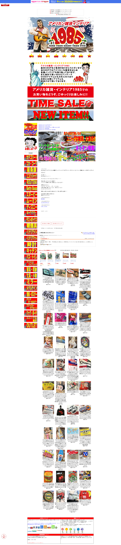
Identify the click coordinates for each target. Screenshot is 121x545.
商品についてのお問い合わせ (47, 228)
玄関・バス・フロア (56, 127)
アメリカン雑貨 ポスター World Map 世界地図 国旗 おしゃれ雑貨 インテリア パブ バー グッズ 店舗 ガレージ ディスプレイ (73, 438)
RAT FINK (53, 129)
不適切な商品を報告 (59, 228)
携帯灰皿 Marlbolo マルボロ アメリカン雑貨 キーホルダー (73, 392)
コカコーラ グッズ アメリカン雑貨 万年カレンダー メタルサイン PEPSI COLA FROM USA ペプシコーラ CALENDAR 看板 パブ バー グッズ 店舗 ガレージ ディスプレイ (73, 375)
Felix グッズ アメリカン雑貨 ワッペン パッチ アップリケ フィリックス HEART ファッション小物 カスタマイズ (60, 505)
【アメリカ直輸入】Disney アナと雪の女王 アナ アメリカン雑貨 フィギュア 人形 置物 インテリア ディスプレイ (73, 328)
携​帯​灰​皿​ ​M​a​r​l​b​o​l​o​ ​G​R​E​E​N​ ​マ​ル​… (58, 261)
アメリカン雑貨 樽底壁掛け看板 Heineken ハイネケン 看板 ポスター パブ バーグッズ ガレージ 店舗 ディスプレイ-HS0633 (48, 505)
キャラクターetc (48, 129)
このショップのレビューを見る (89, 233)
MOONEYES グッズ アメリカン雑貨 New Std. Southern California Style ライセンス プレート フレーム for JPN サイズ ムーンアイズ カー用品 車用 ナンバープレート (73, 506)
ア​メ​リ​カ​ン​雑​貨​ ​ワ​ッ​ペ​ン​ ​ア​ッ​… (43, 261)
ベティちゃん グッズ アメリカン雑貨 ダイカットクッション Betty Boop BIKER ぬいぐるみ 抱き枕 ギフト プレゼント (60, 374)
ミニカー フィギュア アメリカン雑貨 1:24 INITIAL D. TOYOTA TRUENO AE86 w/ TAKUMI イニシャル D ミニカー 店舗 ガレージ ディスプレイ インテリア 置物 (85, 284)
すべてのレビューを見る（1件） (89, 232)
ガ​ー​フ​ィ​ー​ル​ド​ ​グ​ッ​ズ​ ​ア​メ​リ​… (66, 261)
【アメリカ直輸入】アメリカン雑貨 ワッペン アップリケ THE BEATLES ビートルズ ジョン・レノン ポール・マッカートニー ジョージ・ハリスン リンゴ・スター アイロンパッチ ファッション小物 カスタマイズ (48, 305)
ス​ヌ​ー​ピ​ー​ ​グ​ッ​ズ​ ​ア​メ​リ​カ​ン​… (50, 261)
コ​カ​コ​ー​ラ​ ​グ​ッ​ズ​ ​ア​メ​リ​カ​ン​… (73, 261)
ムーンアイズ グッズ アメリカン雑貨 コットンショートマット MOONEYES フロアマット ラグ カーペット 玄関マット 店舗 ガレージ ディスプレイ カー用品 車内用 (85, 440)
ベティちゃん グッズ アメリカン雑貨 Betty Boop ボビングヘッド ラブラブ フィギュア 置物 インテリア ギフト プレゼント (48, 442)
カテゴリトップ (41, 124)
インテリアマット (48, 124)
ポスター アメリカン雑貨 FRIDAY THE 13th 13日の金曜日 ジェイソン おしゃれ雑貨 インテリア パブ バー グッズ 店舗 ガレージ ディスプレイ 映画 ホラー (60, 421)
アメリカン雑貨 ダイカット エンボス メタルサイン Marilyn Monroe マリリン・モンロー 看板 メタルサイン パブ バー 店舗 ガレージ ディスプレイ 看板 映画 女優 (73, 352)
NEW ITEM (47, 128)
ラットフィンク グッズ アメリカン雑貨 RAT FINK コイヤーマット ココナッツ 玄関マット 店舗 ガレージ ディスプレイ (60, 280)
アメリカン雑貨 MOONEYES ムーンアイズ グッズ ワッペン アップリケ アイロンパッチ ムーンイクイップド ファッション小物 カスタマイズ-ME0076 (73, 419)
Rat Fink (43, 198)
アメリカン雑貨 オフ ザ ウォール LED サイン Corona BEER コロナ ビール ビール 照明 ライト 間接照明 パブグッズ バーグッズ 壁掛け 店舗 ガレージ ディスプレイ (60, 443)
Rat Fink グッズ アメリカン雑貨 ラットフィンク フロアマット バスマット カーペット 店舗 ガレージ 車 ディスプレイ (73, 486)
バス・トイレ (44, 206)
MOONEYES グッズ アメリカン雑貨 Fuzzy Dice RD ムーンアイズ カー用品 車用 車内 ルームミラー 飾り (60, 486)
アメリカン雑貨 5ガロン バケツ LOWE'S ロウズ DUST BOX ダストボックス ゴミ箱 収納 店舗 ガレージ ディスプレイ (73, 306)
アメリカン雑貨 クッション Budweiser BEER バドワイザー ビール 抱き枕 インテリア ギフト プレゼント (48, 417)
